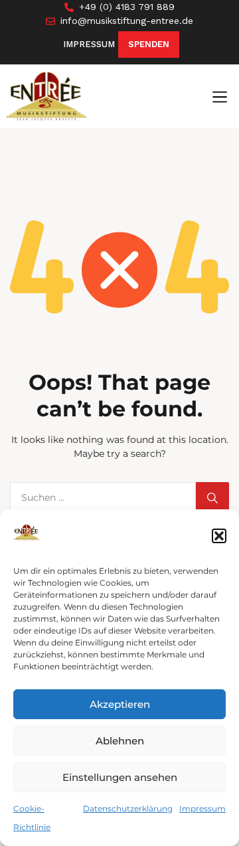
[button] (219, 536)
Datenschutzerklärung (128, 808)
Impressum (202, 808)
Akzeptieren (120, 704)
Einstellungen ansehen (119, 777)
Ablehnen (120, 740)
